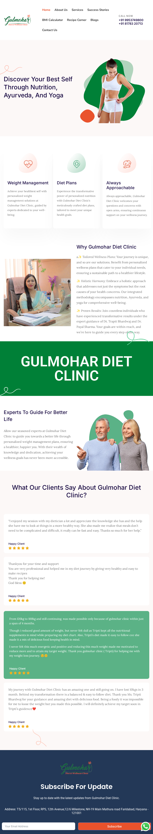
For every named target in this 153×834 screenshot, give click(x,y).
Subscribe (114, 826)
